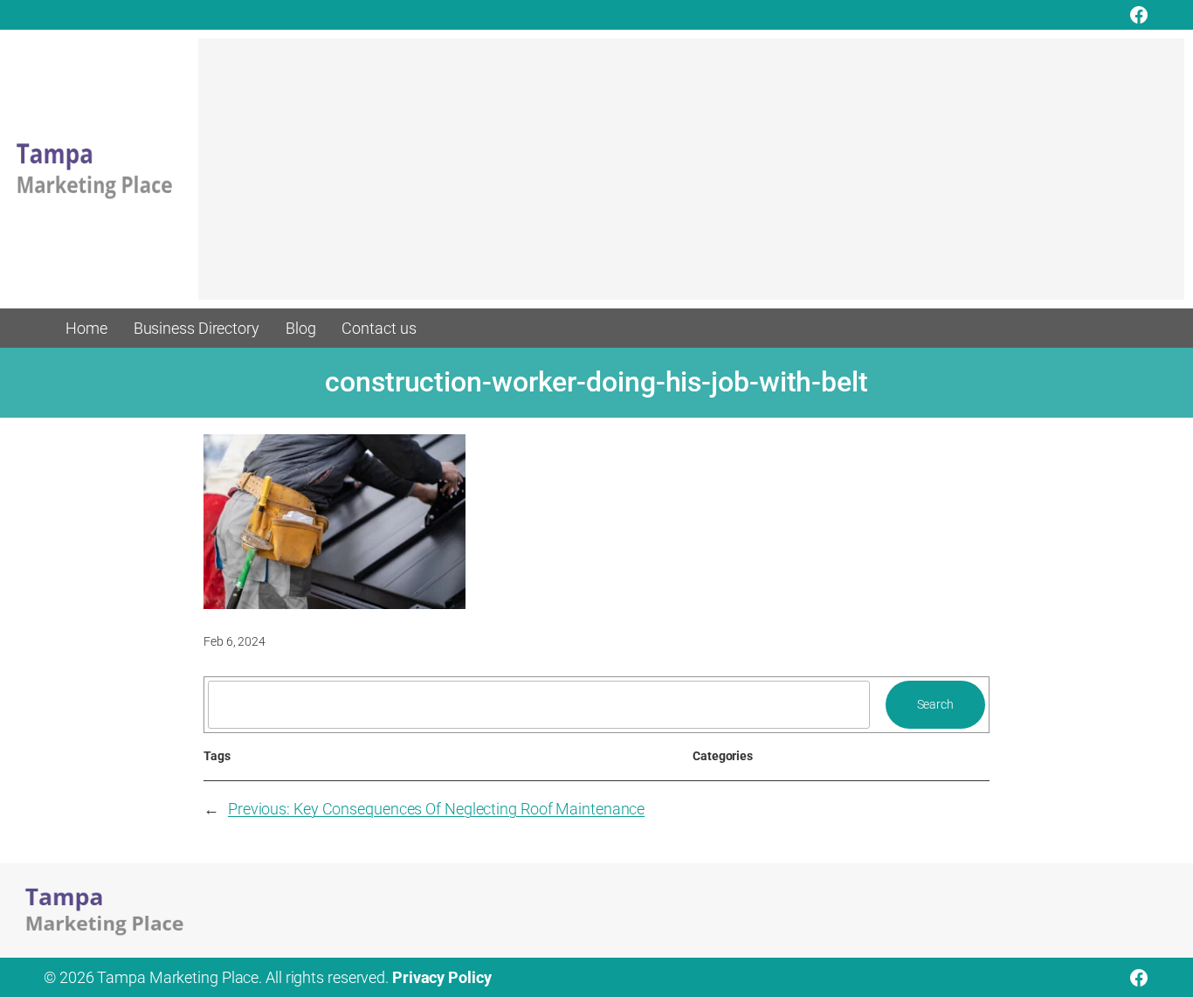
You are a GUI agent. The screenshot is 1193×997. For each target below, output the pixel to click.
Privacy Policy (442, 977)
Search (935, 704)
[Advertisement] (691, 177)
